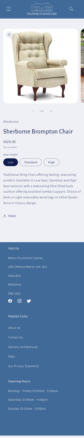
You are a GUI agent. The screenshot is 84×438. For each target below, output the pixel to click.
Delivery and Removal (23, 347)
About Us (14, 328)
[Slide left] (32, 111)
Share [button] (12, 216)
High (51, 162)
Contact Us (15, 337)
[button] (8, 8)
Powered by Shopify (60, 436)
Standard (30, 162)
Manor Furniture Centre (36, 436)
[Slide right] (51, 111)
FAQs (11, 356)
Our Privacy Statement (23, 366)
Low (10, 162)
